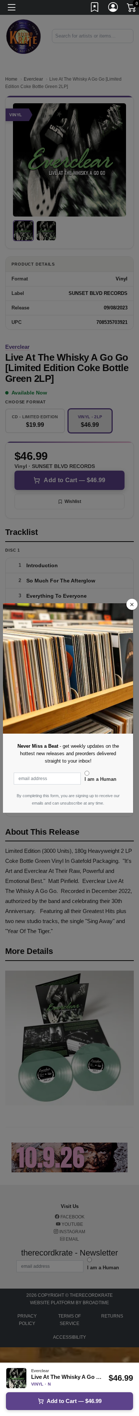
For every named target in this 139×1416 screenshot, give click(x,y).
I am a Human (100, 779)
